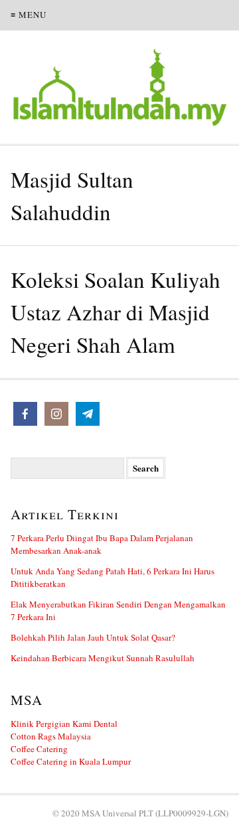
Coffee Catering (39, 749)
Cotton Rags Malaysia (51, 736)
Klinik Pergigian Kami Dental (64, 724)
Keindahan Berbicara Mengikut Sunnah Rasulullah (103, 658)
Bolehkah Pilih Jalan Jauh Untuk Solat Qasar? (93, 637)
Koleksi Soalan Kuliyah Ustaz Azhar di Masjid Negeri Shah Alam (115, 312)
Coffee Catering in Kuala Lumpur (71, 761)
